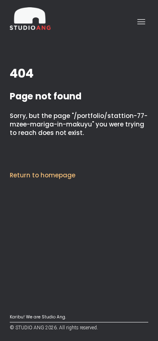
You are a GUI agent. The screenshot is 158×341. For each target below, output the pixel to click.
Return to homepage (42, 175)
